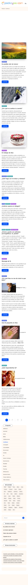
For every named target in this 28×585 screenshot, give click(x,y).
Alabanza (5, 428)
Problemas (10, 507)
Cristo (16, 489)
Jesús (5, 496)
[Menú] (25, 3)
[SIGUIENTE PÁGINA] (21, 420)
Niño (10, 500)
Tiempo (9, 509)
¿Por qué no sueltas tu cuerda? (12, 108)
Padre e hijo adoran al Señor (9, 533)
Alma (5, 487)
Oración (18, 500)
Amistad (5, 431)
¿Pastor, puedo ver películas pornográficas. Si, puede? (11, 232)
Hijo (7, 493)
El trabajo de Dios (7, 153)
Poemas (5, 469)
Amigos (9, 487)
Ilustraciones (6, 461)
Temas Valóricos (14, 229)
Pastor (5, 505)
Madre (14, 496)
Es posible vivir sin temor (10, 64)
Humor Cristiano (7, 458)
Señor (5, 509)
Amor (3, 203)
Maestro (18, 496)
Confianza (4, 61)
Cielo (22, 487)
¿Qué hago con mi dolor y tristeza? (13, 178)
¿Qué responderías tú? (9, 368)
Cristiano (10, 489)
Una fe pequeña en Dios (10, 323)
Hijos (11, 493)
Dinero (20, 489)
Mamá (5, 498)
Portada (3, 8)
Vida (14, 509)
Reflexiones (10, 176)
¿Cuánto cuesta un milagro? (11, 206)
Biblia (3, 229)
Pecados (18, 505)
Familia (4, 452)
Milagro (9, 498)
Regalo (16, 507)
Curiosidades (6, 447)
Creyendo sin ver (7, 536)
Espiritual (15, 491)
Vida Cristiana (6, 479)
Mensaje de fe (6, 261)
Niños (14, 500)
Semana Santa (6, 474)
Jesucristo (21, 493)
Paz (9, 505)
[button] (21, 420)
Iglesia (16, 493)
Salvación (21, 507)
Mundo (19, 498)
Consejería (5, 444)
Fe (3, 455)
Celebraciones (6, 439)
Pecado (13, 505)
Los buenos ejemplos (8, 530)
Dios (5, 491)
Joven (9, 496)
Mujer (14, 498)
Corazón (5, 489)
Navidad (5, 463)
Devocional (5, 450)
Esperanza (10, 491)
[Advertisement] (14, 25)
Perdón (5, 466)
